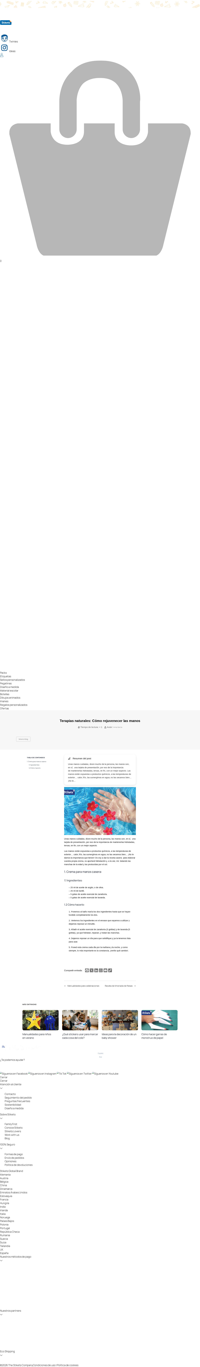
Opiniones (10, 1161)
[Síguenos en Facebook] (14, 1073)
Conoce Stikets (13, 1127)
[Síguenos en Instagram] (42, 1073)
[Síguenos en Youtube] (105, 1073)
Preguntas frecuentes (17, 1101)
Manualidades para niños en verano (36, 1036)
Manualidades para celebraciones (83, 985)
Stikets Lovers (13, 1131)
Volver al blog (23, 739)
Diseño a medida (14, 1108)
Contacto (10, 1094)
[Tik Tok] (62, 1073)
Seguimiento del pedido (18, 1097)
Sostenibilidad (13, 1104)
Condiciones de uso (44, 1365)
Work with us (12, 1135)
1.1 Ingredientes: (34, 765)
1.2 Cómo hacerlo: (35, 768)
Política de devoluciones (19, 1165)
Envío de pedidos (14, 1158)
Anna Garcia (117, 727)
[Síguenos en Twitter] (79, 1073)
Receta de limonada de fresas (119, 985)
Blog (7, 1138)
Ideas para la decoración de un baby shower (119, 1036)
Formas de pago (14, 1154)
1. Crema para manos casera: (36, 761)
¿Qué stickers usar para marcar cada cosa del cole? (80, 1036)
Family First (11, 1124)
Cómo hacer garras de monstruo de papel (154, 1036)
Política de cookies (67, 1365)
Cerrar (3, 1077)
